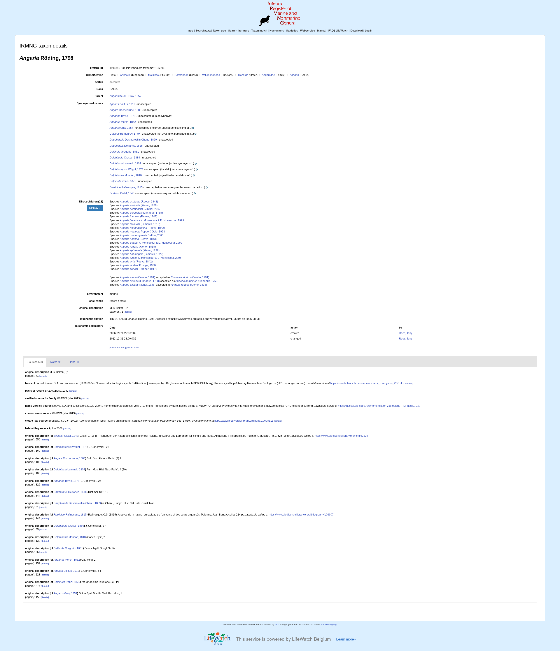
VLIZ (277, 624)
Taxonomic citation (91, 318)
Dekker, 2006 (141, 235)
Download (356, 30)
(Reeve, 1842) (142, 227)
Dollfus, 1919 (122, 104)
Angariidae (268, 75)
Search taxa (203, 30)
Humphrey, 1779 (125, 133)
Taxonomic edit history (89, 325)
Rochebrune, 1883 (125, 110)
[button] (171, 127)
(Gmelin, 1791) (137, 277)
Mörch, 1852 (123, 121)
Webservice (307, 30)
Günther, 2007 (140, 209)
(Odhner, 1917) (138, 269)
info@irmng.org (329, 624)
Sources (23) (35, 362)
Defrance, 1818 (126, 145)
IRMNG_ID (96, 68)
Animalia (125, 75)
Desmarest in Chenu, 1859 (133, 139)
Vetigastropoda (211, 75)
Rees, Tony (405, 333)
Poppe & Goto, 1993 (142, 231)
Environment (95, 294)
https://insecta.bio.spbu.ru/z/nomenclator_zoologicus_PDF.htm (367, 383)
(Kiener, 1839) (139, 205)
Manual (321, 30)
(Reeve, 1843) (139, 201)
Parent (99, 96)
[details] (128, 312)
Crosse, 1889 (125, 157)
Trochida (243, 75)
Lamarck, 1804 (125, 163)
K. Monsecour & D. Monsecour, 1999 (152, 220)
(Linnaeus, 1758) (141, 212)
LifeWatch (342, 30)
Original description (91, 308)
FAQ (331, 30)
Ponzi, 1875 (123, 181)
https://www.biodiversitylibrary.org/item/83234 (341, 435)
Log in (368, 30)
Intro (190, 30)
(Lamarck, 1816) (140, 224)
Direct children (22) (91, 201)
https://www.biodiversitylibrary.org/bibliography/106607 (301, 514)
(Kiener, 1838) (138, 246)
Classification (94, 75)
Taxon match (259, 30)
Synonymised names (90, 103)
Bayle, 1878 (122, 116)
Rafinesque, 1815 (126, 187)
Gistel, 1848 (122, 193)
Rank (99, 89)
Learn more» (346, 639)
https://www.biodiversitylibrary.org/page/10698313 (243, 420)
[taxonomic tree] (118, 347)
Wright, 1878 (126, 169)
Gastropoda (182, 75)
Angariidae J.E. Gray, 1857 (125, 96)
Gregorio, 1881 (124, 151)
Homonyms (277, 30)
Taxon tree (219, 30)
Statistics (292, 30)
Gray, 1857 (121, 127)
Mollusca (153, 75)
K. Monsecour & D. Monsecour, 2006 (150, 257)
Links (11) (74, 362)
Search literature (238, 30)
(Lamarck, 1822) (141, 254)
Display (94, 207)
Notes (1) (55, 362)
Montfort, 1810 (126, 175)
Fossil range (95, 301)
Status (99, 82)
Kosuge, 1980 (138, 265)
